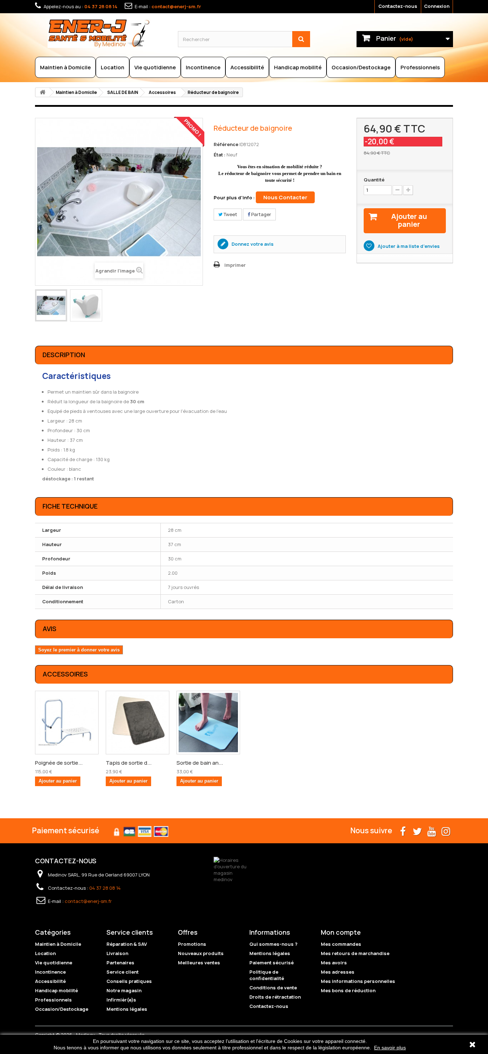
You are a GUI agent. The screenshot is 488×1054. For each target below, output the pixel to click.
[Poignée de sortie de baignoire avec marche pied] (67, 722)
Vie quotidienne (155, 67)
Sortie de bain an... (199, 763)
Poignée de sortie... (59, 763)
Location (112, 67)
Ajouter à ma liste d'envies (408, 246)
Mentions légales (126, 1009)
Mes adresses (337, 972)
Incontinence (203, 67)
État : (219, 154)
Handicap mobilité (298, 67)
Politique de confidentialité (266, 975)
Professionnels (420, 67)
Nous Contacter (285, 197)
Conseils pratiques (129, 981)
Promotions (192, 944)
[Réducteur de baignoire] (51, 305)
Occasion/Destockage (361, 67)
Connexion (436, 6)
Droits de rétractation (275, 997)
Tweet (230, 214)
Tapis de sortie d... (128, 763)
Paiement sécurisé (271, 962)
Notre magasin (123, 990)
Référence (226, 144)
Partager (260, 214)
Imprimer (235, 265)
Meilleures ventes (199, 962)
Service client (122, 972)
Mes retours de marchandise (355, 953)
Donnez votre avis (252, 244)
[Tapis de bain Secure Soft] (137, 722)
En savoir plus (390, 1047)
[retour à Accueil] (42, 92)
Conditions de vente (273, 987)
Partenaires (120, 962)
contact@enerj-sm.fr (176, 6)
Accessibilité (247, 67)
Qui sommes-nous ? (273, 944)
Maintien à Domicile (65, 67)
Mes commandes (341, 944)
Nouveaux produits (201, 953)
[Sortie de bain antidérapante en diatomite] (208, 722)
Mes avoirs (334, 962)
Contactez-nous (397, 6)
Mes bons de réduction (348, 990)
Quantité (374, 179)
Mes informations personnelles (358, 981)
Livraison (117, 953)
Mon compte (341, 932)
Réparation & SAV (126, 944)
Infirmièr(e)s (121, 999)
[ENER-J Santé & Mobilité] (107, 33)
